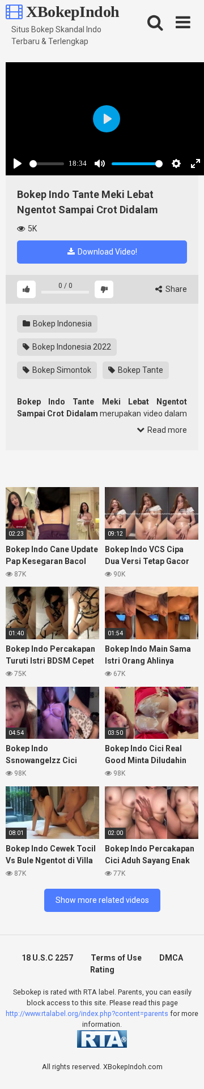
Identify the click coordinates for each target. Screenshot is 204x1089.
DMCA (171, 957)
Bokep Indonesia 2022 (71, 346)
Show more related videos (102, 900)
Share (175, 289)
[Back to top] (183, 1066)
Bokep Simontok (61, 370)
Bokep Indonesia (61, 323)
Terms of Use (116, 957)
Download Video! (106, 251)
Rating (102, 969)
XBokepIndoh (71, 11)
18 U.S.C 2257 (47, 957)
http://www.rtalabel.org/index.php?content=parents (87, 1013)
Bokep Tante (139, 370)
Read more (166, 429)
